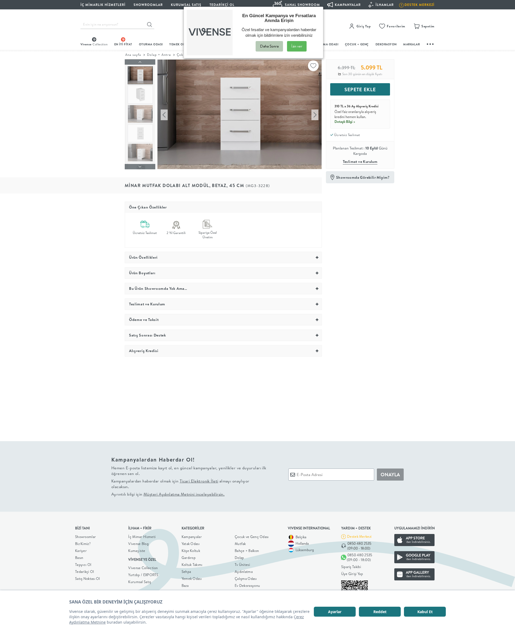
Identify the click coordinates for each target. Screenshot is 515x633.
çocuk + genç (357, 44)
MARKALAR (411, 44)
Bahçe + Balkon (247, 550)
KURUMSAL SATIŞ (186, 4)
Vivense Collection (143, 567)
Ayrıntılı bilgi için (168, 494)
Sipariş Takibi (351, 566)
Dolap (239, 557)
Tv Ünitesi (242, 564)
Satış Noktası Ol (87, 578)
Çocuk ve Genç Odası (252, 536)
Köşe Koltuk (191, 550)
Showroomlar (85, 536)
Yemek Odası (192, 578)
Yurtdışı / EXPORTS (143, 574)
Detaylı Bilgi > (344, 121)
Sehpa (186, 571)
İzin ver (296, 46)
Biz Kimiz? (83, 543)
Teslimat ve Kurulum (360, 161)
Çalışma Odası (246, 578)
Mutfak (240, 543)
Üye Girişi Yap (352, 573)
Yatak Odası (191, 543)
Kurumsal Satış (139, 581)
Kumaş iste (136, 550)
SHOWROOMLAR (148, 4)
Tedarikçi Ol (221, 4)
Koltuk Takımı (192, 564)
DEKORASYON (386, 44)
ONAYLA (390, 474)
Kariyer (81, 550)
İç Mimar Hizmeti (142, 536)
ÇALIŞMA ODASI (326, 44)
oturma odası (151, 44)
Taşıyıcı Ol (83, 564)
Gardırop (189, 557)
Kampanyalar (192, 536)
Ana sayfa (133, 54)
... (430, 43)
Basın (79, 557)
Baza (185, 585)
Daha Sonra (269, 46)
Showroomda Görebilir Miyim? (363, 177)
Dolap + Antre (159, 54)
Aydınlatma (244, 571)
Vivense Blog (138, 543)
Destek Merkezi (359, 536)
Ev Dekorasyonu (247, 585)
